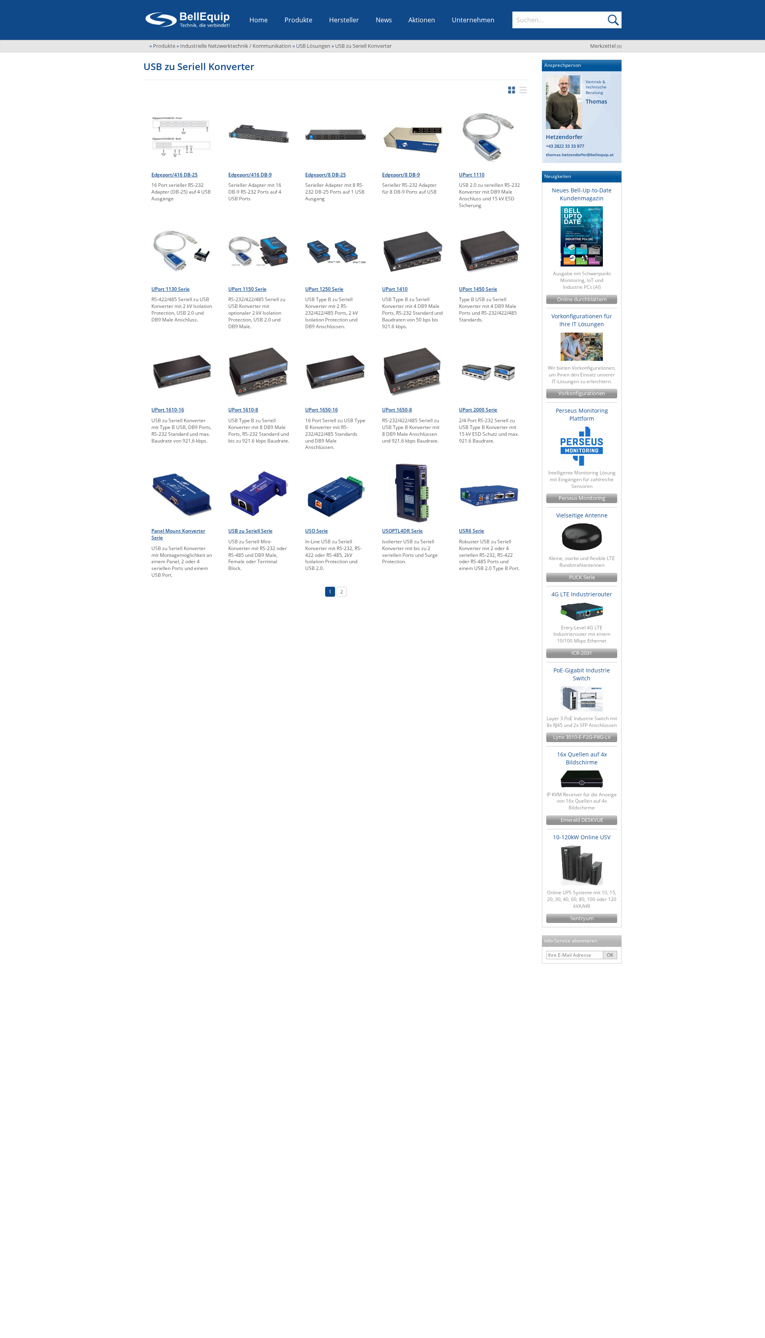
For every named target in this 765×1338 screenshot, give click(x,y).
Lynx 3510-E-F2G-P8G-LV (582, 737)
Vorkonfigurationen (581, 393)
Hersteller (344, 20)
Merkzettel (606, 45)
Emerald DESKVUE (582, 820)
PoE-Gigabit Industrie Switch (581, 674)
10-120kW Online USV (581, 837)
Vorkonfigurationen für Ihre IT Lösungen (581, 320)
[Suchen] (613, 20)
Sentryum (582, 918)
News (384, 20)
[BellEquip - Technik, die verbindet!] (187, 19)
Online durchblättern (582, 299)
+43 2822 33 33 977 (565, 146)
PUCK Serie (582, 577)
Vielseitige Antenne (582, 515)
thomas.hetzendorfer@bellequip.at (580, 154)
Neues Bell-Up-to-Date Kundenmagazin (582, 194)
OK (610, 955)
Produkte (298, 20)
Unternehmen (473, 20)
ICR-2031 (581, 653)
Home (258, 20)
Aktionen (421, 20)
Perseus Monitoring (582, 498)
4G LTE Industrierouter (581, 594)
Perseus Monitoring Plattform (582, 414)
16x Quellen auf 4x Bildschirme (582, 758)
